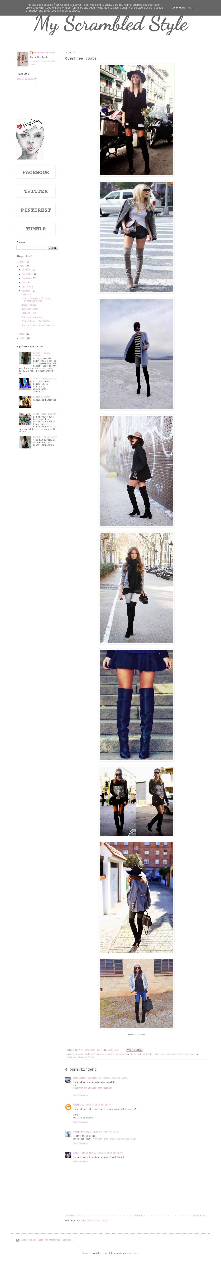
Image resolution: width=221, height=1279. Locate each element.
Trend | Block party (44, 379)
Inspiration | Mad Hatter (36, 321)
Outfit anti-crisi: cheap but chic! (115, 1139)
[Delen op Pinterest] (141, 1050)
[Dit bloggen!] (131, 1050)
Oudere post (200, 1215)
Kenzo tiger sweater (44, 414)
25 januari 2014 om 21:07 (108, 1153)
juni (25, 282)
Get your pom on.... (33, 317)
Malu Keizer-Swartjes (85, 1078)
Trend (91, 1057)
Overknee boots (188, 1054)
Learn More (178, 8)
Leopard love (29, 313)
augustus (27, 278)
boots (79, 1054)
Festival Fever (41, 397)
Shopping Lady (81, 1132)
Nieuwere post (74, 1215)
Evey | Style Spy (83, 1153)
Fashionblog (91, 1054)
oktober (27, 270)
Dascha (77, 1105)
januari (27, 291)
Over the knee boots (166, 1054)
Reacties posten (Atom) (95, 1220)
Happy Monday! (29, 305)
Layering (26, 294)
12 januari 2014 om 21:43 (96, 1105)
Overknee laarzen (76, 1057)
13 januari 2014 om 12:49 (104, 1132)
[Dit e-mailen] (128, 1050)
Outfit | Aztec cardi (45, 437)
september (28, 274)
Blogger (133, 1253)
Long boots (122, 1054)
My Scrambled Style (111, 23)
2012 (23, 338)
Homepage (137, 1215)
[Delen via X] (134, 1050)
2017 (23, 262)
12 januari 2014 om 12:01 (113, 1078)
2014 (23, 266)
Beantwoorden (80, 1095)
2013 (23, 334)
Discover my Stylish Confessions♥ (92, 1088)
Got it (192, 8)
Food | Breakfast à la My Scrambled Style (36, 299)
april (25, 287)
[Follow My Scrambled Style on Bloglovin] (30, 159)
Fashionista (107, 1054)
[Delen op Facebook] (138, 1050)
